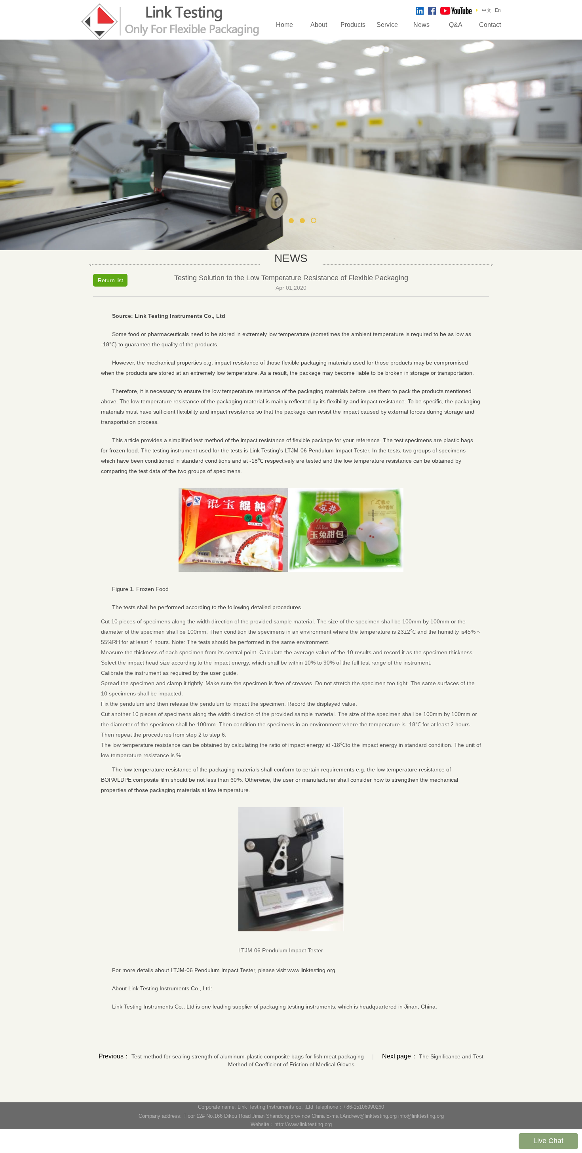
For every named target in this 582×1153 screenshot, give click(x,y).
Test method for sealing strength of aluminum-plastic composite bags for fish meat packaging (247, 1056)
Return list (110, 280)
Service (387, 24)
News (421, 24)
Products (352, 24)
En (498, 10)
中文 (486, 10)
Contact (490, 24)
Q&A (455, 24)
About (318, 24)
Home (284, 24)
